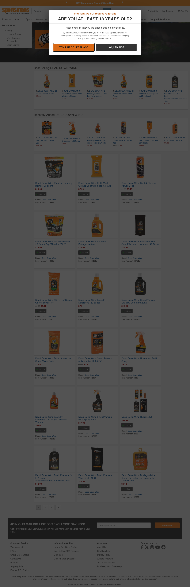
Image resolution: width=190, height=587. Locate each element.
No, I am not (116, 47)
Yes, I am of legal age (73, 47)
